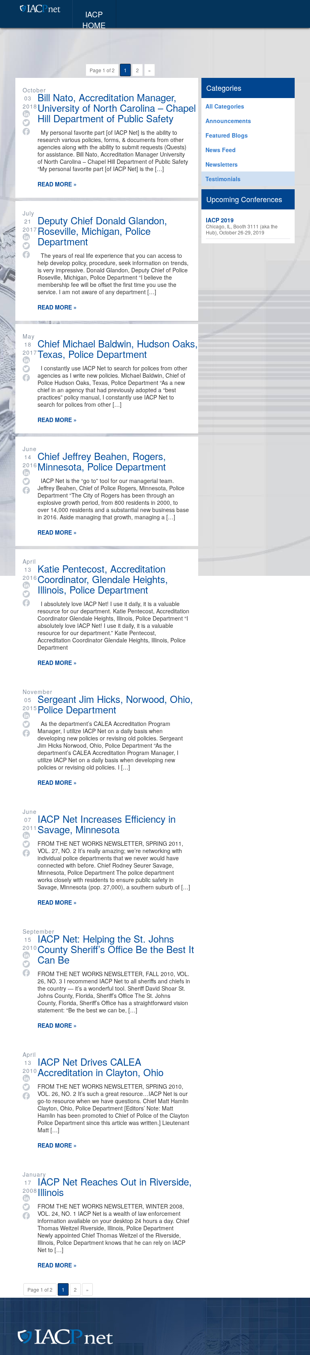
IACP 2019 (220, 220)
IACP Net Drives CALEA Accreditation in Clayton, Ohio (100, 1065)
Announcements (228, 121)
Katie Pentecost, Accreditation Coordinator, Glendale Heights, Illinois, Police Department (103, 578)
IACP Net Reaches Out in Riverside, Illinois (115, 1185)
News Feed (220, 150)
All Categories (224, 106)
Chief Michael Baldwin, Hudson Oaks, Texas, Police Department (118, 347)
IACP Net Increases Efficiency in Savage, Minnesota (107, 822)
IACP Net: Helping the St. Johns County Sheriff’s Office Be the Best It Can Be (116, 948)
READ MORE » (57, 184)
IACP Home (94, 18)
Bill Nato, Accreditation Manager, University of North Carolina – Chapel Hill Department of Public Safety (117, 106)
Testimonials (223, 179)
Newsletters (221, 164)
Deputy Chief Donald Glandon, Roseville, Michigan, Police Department (102, 230)
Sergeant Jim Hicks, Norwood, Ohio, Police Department (115, 703)
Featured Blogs (226, 135)
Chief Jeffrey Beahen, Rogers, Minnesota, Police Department (102, 460)
